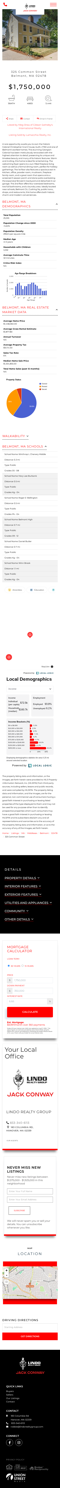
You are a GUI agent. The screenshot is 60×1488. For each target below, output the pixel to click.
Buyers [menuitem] (10, 1391)
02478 (54, 833)
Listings (15, 833)
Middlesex (32, 833)
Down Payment (15, 985)
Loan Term (13, 959)
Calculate (30, 1011)
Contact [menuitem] (10, 1401)
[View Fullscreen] (6, 1281)
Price (10, 975)
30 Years (15, 966)
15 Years (29, 966)
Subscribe (19, 1210)
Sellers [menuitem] (9, 1394)
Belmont (44, 833)
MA (23, 833)
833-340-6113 (19, 1122)
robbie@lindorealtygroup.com (27, 1426)
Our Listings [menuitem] (12, 1398)
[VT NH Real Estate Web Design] (30, 1477)
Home (5, 833)
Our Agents (12, 1141)
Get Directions (30, 1336)
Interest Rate (15, 996)
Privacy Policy (15, 1459)
